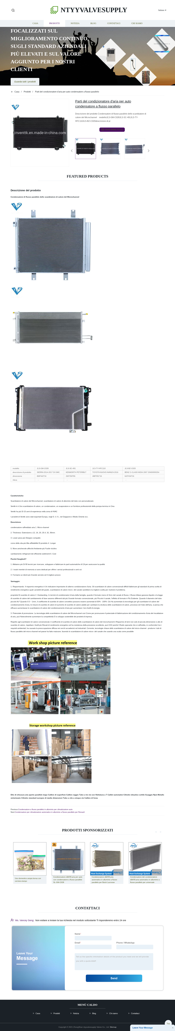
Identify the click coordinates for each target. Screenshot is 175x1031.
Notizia (75, 23)
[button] (13, 10)
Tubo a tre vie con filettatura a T (93, 795)
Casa (35, 23)
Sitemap (113, 1027)
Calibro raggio (72, 795)
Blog (93, 23)
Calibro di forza (91, 798)
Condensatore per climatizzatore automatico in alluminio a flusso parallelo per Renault (50, 812)
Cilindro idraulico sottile (134, 795)
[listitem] (87, 149)
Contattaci (113, 23)
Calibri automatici (115, 795)
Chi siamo (136, 23)
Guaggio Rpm (151, 795)
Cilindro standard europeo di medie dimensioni (42, 798)
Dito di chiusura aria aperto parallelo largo (29, 795)
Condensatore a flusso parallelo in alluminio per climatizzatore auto (45, 809)
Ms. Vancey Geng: (24, 920)
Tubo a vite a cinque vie (73, 798)
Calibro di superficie (57, 795)
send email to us (114, 129)
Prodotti (54, 23)
